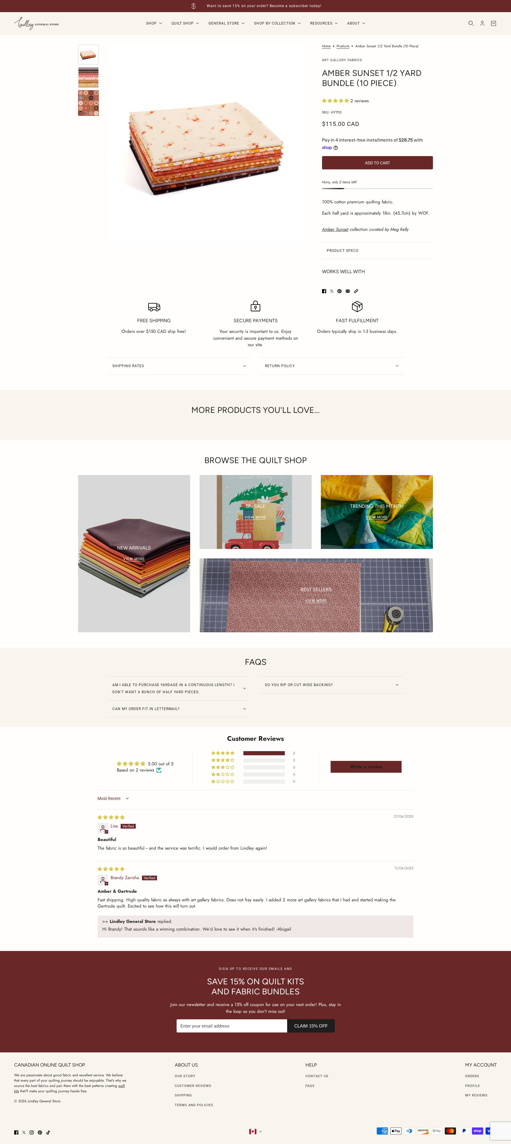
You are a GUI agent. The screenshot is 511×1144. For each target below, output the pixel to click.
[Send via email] (348, 291)
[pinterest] (40, 1132)
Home (326, 46)
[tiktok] (48, 1132)
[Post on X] (331, 291)
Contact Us (317, 1076)
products (343, 46)
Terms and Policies (194, 1105)
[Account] (482, 23)
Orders (472, 1076)
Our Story (185, 1076)
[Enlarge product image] (209, 145)
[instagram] (31, 1132)
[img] (111, 817)
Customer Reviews (193, 1086)
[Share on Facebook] (324, 291)
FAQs (310, 1086)
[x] (24, 1132)
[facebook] (16, 1132)
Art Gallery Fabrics (342, 60)
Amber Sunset (335, 229)
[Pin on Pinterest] (339, 291)
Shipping (183, 1095)
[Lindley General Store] (36, 23)
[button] (336, 101)
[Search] (471, 23)
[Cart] (493, 23)
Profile (472, 1086)
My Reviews (476, 1095)
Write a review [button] (366, 766)
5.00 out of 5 (160, 764)
